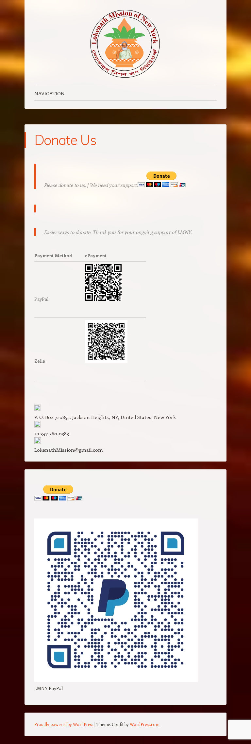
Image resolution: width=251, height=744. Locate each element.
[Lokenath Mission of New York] (125, 43)
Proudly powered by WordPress (63, 724)
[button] (125, 417)
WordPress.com (144, 724)
